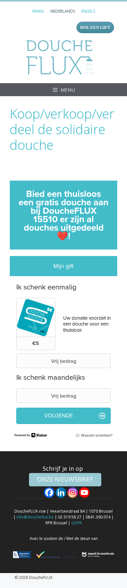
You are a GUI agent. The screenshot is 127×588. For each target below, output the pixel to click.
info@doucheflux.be (35, 517)
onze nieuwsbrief (65, 479)
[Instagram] (72, 492)
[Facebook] (49, 492)
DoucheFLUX (61, 57)
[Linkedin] (61, 492)
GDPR (76, 523)
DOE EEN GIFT (95, 27)
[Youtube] (84, 492)
